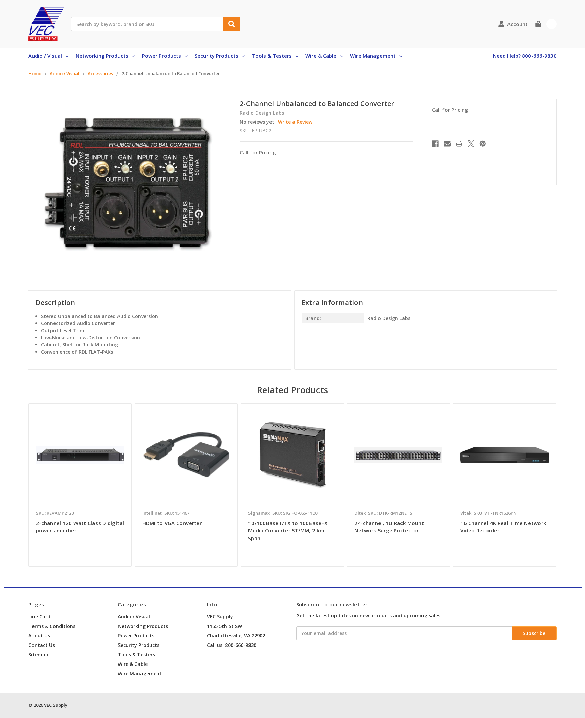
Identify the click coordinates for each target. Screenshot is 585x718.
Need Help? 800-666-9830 (525, 55)
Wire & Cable (321, 55)
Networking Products (101, 55)
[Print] (459, 143)
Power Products (161, 55)
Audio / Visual (45, 55)
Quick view (80, 454)
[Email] (447, 143)
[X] (471, 143)
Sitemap (38, 654)
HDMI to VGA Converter (172, 523)
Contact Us (41, 645)
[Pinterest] (482, 143)
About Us (39, 635)
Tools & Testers (272, 55)
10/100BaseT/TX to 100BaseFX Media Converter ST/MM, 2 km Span (287, 531)
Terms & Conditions (51, 626)
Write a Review (295, 122)
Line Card (39, 616)
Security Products (216, 55)
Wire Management (373, 55)
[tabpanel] (79, 485)
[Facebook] (435, 143)
